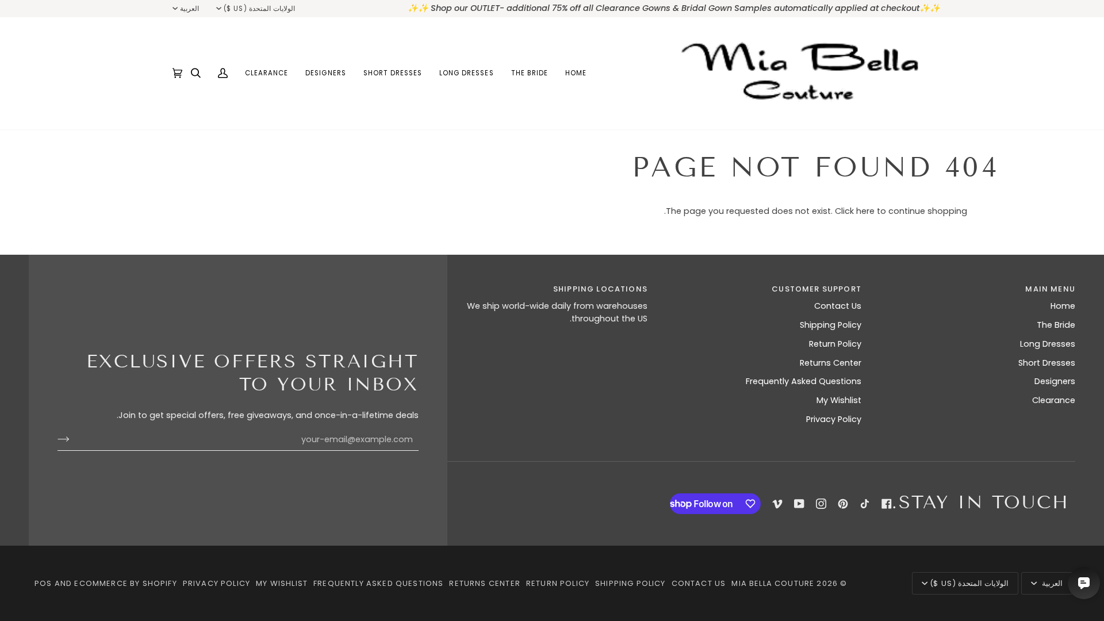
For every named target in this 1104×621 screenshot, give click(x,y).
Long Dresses (1047, 344)
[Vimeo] (777, 504)
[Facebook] (886, 504)
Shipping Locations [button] (600, 288)
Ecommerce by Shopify (125, 583)
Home (1063, 306)
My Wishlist (838, 400)
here (865, 211)
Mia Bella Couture (772, 583)
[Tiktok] (865, 504)
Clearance (1053, 400)
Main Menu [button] (1050, 288)
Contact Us (837, 306)
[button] (530, 73)
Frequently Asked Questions (803, 381)
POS (43, 583)
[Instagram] (821, 504)
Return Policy (835, 344)
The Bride (1056, 325)
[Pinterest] (843, 504)
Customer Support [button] (816, 288)
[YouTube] (799, 504)
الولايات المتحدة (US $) (259, 8)
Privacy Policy (833, 419)
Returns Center (830, 363)
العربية (189, 8)
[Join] (72, 439)
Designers (1054, 381)
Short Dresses (1046, 363)
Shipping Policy (830, 325)
